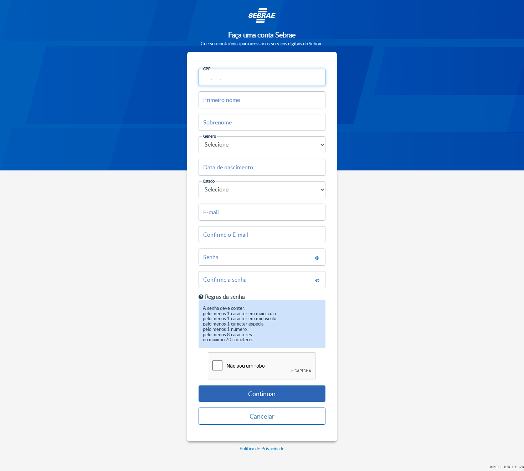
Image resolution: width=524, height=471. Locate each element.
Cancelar (262, 416)
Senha (211, 257)
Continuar (262, 393)
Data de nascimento (228, 167)
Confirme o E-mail (225, 234)
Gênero (209, 136)
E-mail (211, 212)
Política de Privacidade (262, 448)
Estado (209, 181)
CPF (206, 69)
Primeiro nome (221, 100)
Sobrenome (217, 122)
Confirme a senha (225, 279)
